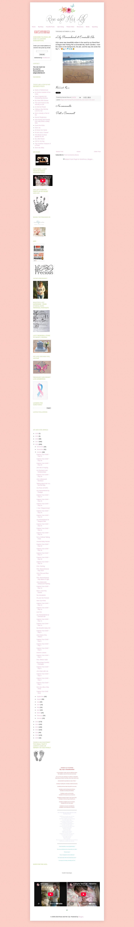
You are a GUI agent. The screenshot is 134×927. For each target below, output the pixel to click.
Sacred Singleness (40, 117)
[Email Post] (80, 97)
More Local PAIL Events (42, 591)
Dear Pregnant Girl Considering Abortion (41, 97)
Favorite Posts (50, 26)
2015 (37, 721)
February (40, 715)
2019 (37, 436)
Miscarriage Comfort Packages (43, 663)
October (39, 452)
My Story (40, 26)
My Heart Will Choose (41, 100)
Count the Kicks (40, 125)
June (38, 704)
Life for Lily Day (39, 141)
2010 (37, 735)
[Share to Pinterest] (90, 97)
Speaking (95, 26)
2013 (37, 727)
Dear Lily (37, 127)
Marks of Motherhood (41, 90)
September (40, 696)
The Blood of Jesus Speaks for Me (41, 135)
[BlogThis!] (85, 97)
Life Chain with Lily (42, 671)
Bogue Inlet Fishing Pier (67, 99)
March (39, 713)
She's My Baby (39, 147)
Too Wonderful (41, 595)
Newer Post (59, 151)
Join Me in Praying (42, 467)
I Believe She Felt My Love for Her (41, 110)
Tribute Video (70, 26)
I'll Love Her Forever (43, 598)
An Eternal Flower (40, 107)
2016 (37, 444)
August (39, 699)
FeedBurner (46, 57)
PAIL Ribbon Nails (42, 659)
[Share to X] (87, 97)
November (40, 449)
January (39, 718)
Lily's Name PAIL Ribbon (42, 636)
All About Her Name (41, 130)
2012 (37, 730)
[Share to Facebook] (88, 97)
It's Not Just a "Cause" (42, 132)
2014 (37, 724)
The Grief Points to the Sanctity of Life (42, 103)
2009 (37, 738)
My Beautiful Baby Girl (43, 628)
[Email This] (84, 97)
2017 (37, 441)
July (38, 702)
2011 (37, 732)
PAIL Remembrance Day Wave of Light (43, 578)
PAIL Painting (41, 566)
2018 (37, 439)
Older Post (97, 151)
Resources (80, 26)
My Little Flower (40, 139)
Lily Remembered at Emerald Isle (43, 615)
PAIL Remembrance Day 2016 (43, 569)
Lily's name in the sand (88, 99)
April (38, 710)
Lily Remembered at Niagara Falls (43, 520)
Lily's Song (60, 26)
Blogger (80, 916)
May (38, 707)
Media (87, 26)
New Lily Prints (41, 600)
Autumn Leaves (41, 652)
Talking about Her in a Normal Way (43, 484)
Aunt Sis (39, 612)
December (40, 446)
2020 (37, 433)
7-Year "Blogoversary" (43, 508)
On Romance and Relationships (42, 471)
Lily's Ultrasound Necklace (42, 480)
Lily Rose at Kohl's (42, 488)
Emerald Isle (77, 99)
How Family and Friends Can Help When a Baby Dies (42, 121)
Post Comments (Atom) (71, 155)
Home (34, 26)
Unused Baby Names (43, 541)
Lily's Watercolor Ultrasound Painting (43, 583)
